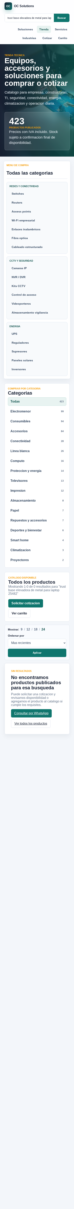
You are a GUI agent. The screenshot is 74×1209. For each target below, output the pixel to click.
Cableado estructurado (27, 247)
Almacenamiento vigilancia (30, 312)
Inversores (19, 369)
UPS (14, 333)
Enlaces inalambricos (26, 229)
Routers (17, 202)
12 (28, 629)
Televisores (37, 480)
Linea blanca (37, 451)
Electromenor (37, 411)
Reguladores (20, 342)
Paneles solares (22, 360)
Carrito (62, 38)
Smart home (37, 540)
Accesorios (37, 431)
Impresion (37, 490)
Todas (37, 401)
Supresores (19, 351)
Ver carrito (19, 613)
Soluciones (25, 29)
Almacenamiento (37, 500)
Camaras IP (19, 268)
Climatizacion (37, 550)
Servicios (61, 29)
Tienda (44, 29)
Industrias (29, 38)
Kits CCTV (18, 286)
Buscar (61, 17)
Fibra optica (20, 238)
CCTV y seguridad (21, 260)
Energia (14, 326)
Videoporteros (21, 303)
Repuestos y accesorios (37, 520)
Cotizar (47, 38)
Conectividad (37, 441)
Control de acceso (24, 294)
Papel (37, 510)
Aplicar (37, 652)
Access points (21, 211)
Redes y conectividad (24, 186)
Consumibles (37, 421)
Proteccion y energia (37, 471)
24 (43, 629)
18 (35, 629)
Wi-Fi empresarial (23, 220)
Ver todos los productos (30, 723)
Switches (18, 193)
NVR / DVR (18, 277)
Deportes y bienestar (37, 530)
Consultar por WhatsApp (31, 713)
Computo (37, 461)
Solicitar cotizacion (25, 603)
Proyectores (37, 560)
